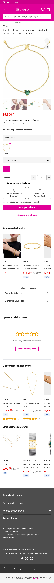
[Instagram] (31, 558)
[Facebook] (22, 558)
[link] (12, 254)
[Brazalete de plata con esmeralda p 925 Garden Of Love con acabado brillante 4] (31, 104)
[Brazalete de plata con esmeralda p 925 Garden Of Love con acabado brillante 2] (15, 104)
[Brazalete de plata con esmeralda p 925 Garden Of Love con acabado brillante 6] (47, 104)
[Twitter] (26, 558)
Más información (36, 578)
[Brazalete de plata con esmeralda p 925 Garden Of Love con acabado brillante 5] (39, 104)
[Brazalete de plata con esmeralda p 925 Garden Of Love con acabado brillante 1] (7, 104)
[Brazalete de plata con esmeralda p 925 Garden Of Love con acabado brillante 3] (23, 104)
